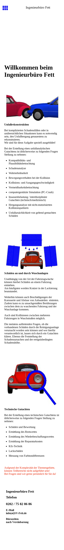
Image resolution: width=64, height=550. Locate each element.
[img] (32, 31)
